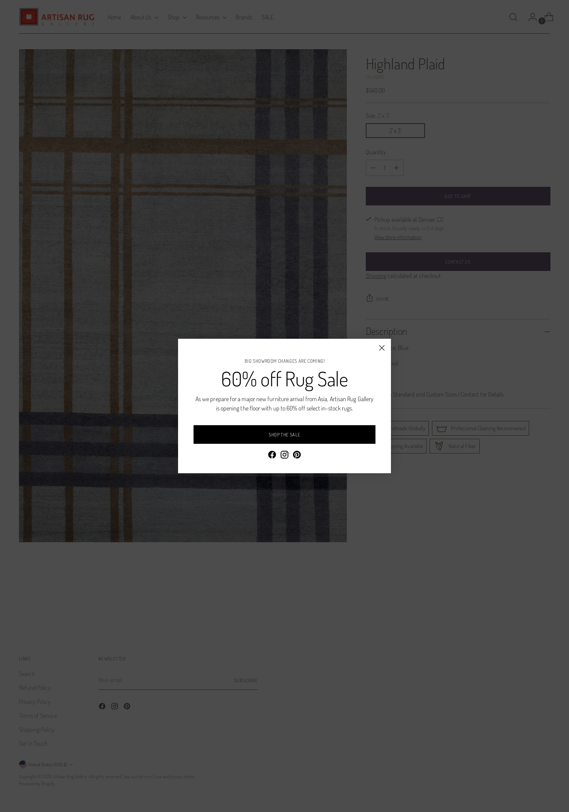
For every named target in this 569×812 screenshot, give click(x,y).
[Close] (382, 348)
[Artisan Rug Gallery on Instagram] (284, 456)
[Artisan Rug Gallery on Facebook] (272, 456)
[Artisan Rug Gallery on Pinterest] (297, 456)
